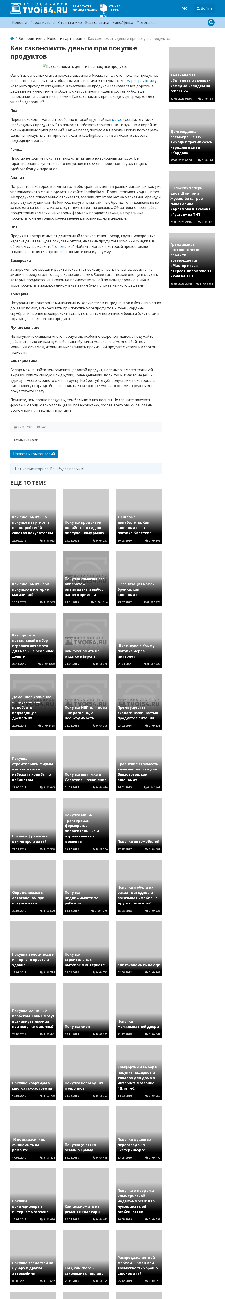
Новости (19, 22)
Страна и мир (70, 22)
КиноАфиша (122, 22)
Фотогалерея (148, 22)
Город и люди (43, 22)
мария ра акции (140, 80)
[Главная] (12, 38)
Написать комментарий (34, 453)
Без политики (97, 22)
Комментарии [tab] (26, 439)
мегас (117, 119)
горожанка (63, 246)
